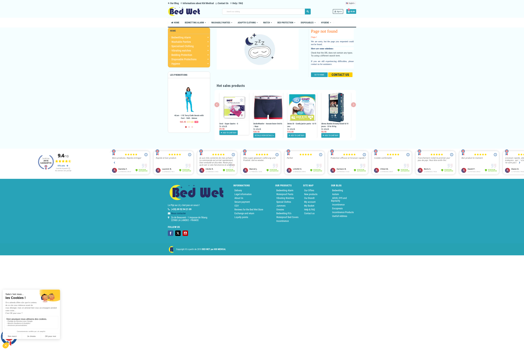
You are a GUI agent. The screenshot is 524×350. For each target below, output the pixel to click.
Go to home (319, 75)
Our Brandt (309, 198)
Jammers (280, 205)
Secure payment (242, 201)
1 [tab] (186, 127)
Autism (335, 194)
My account (309, 201)
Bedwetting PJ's (283, 213)
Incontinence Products (343, 212)
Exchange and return (244, 213)
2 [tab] (189, 127)
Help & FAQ (309, 209)
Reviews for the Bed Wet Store (248, 209)
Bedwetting (337, 190)
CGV (236, 205)
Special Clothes (283, 201)
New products (310, 194)
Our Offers (309, 190)
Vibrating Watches (285, 198)
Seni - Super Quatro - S (228, 124)
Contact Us (222, 3)
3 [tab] (192, 127)
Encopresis (337, 208)
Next (353, 104)
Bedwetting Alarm (284, 190)
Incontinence (282, 221)
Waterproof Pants (284, 194)
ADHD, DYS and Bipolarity (339, 199)
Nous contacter (178, 213)
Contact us (340, 75)
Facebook (170, 233)
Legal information (243, 194)
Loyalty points (241, 217)
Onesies (280, 209)
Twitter (178, 233)
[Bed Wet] (184, 11)
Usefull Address (339, 216)
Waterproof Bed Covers (287, 217)
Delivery (238, 190)
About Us (238, 198)
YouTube (185, 233)
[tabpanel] (189, 103)
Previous (217, 104)
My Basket (309, 205)
